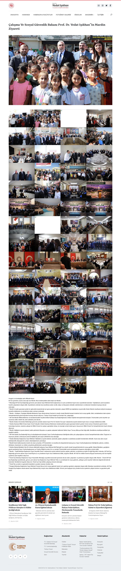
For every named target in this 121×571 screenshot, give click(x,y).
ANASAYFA (14, 15)
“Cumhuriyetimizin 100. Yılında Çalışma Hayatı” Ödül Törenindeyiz (86, 550)
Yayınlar (64, 554)
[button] (111, 482)
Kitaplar (64, 552)
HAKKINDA (26, 15)
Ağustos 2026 (14, 521)
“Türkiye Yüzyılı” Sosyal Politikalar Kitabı (69, 545)
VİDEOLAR (78, 15)
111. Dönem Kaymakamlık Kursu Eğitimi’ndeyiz (45, 506)
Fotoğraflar (100, 547)
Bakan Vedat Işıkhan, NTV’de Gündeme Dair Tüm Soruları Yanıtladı (86, 543)
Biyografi (99, 544)
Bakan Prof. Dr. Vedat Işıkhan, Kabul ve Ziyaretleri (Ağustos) (100, 506)
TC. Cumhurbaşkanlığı (50, 546)
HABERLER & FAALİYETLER (42, 15)
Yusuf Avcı (80, 568)
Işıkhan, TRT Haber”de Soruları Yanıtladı (86, 555)
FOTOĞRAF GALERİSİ (63, 15)
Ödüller (64, 541)
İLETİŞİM (101, 15)
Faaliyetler (100, 553)
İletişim (99, 555)
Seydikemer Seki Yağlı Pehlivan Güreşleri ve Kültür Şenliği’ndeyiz (20, 507)
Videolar (99, 550)
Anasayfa (100, 541)
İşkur (45, 554)
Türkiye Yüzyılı (48, 549)
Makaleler (65, 549)
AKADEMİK (89, 15)
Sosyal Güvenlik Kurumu (51, 552)
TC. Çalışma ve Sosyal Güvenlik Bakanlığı (50, 542)
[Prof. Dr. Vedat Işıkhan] (60, 5)
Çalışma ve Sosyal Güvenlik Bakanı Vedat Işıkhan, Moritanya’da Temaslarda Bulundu (73, 509)
